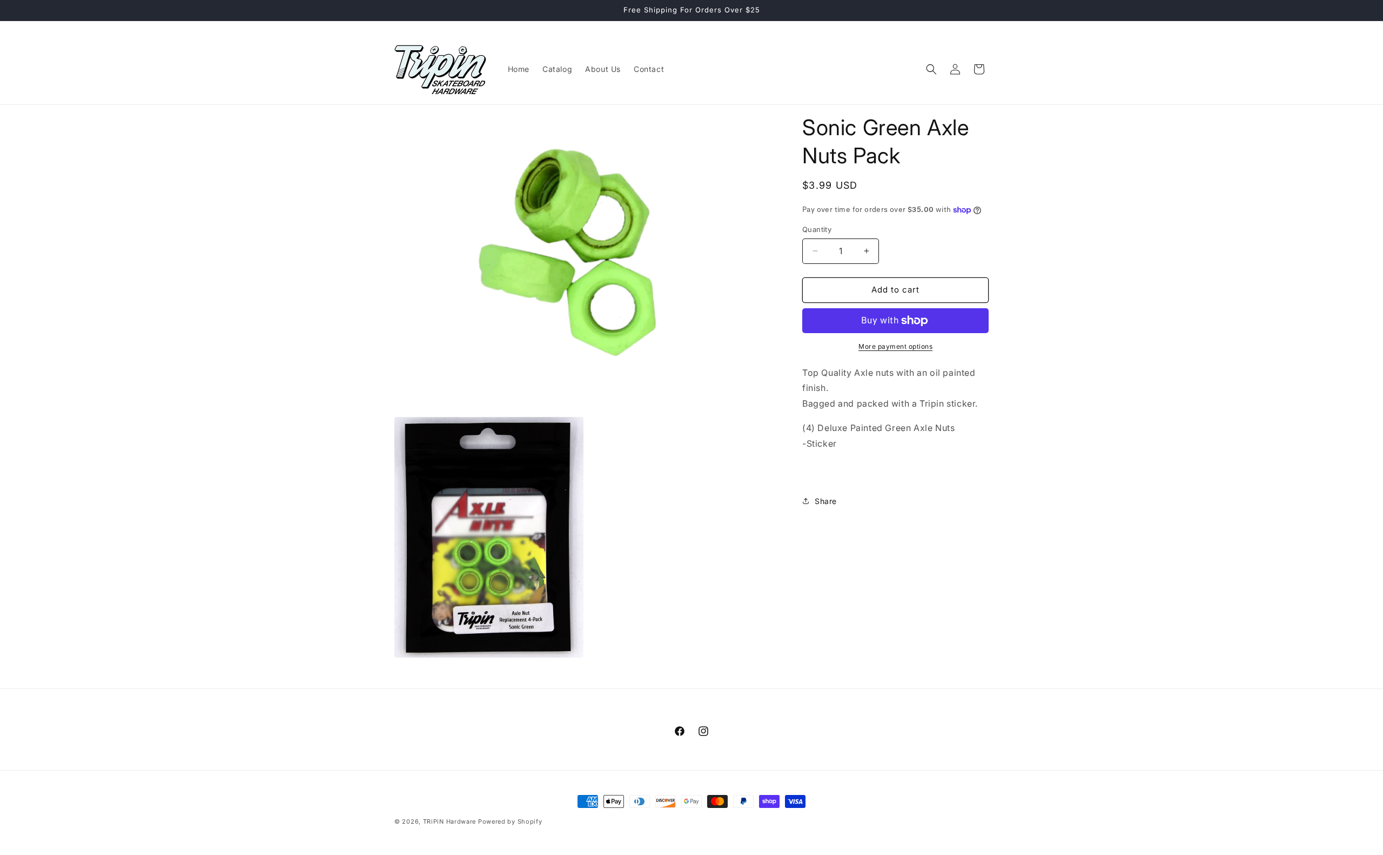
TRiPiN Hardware (449, 821)
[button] (931, 69)
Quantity (816, 229)
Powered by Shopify (510, 821)
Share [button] (826, 501)
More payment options (895, 346)
